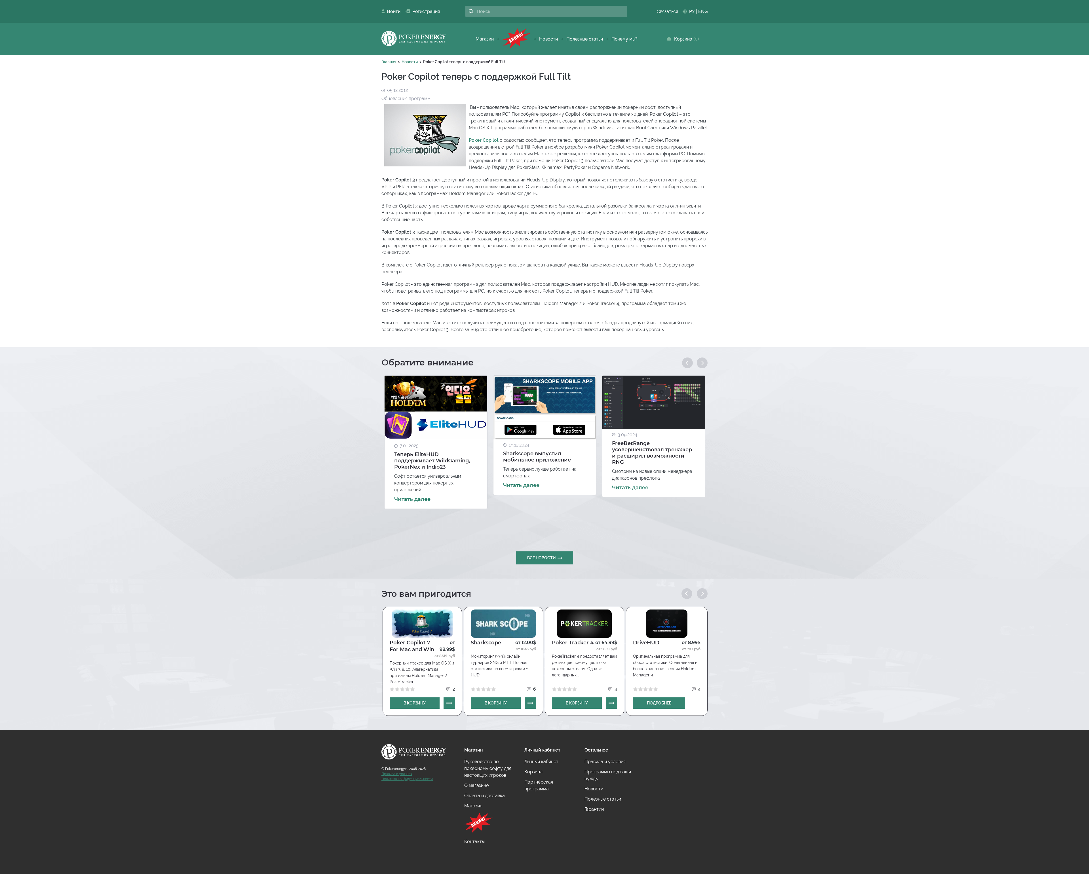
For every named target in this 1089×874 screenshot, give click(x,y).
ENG (703, 11)
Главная (388, 62)
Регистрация (423, 11)
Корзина (685, 39)
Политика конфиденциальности (407, 779)
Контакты (474, 841)
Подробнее (659, 703)
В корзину (415, 703)
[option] (435, 442)
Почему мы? (624, 39)
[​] (516, 39)
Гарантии (594, 809)
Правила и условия (396, 774)
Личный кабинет (541, 761)
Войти (392, 11)
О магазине (476, 785)
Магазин (485, 39)
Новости (548, 39)
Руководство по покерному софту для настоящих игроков (487, 768)
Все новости (541, 558)
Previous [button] (687, 362)
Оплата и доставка (484, 795)
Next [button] (702, 362)
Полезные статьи (584, 39)
